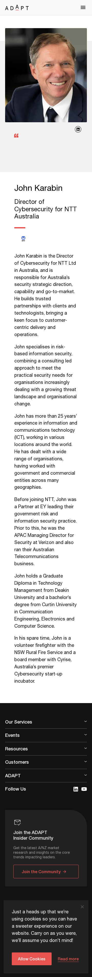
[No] (82, 906)
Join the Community (41, 871)
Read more (68, 959)
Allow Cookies (31, 959)
